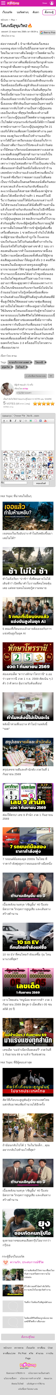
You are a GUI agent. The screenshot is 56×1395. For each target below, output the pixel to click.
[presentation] (4, 421)
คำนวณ (39, 1353)
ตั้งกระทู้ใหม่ (28, 1337)
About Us (48, 1378)
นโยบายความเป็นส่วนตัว (39, 1373)
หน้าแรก (4, 20)
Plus (13, 20)
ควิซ (31, 1353)
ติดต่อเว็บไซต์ (18, 1384)
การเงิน (49, 1353)
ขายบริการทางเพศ (19, 362)
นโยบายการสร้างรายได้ (30, 1378)
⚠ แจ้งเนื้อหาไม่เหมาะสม (36, 376)
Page (28, 1358)
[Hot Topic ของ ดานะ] (7, 395)
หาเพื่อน (41, 1348)
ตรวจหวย (18, 1348)
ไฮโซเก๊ (20, 367)
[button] (4, 421)
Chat (50, 1348)
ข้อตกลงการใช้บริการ (15, 1373)
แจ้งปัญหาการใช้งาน (36, 1384)
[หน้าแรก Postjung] (13, 3)
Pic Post (22, 1353)
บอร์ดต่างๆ (23, 12)
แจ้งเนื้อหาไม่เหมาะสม (28, 1389)
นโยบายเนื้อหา (10, 1378)
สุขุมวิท (6, 367)
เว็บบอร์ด (7, 12)
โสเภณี (39, 362)
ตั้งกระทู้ (49, 12)
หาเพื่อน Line (9, 1353)
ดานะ (12, 36)
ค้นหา (36, 12)
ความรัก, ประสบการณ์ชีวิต (26, 1262)
